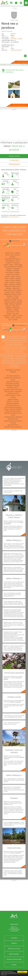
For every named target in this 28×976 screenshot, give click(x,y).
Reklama (14, 943)
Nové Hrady (7, 290)
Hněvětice (16, 271)
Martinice (12, 284)
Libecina (12, 282)
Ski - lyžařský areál (14, 340)
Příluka (14, 300)
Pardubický (13, 33)
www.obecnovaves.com (16, 50)
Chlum (17, 261)
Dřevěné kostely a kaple (7, 355)
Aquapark (23, 337)
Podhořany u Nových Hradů (12, 294)
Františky (16, 269)
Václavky (15, 314)
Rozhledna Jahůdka (12, 403)
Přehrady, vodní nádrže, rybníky (14, 344)
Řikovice (11, 304)
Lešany (18, 278)
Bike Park (22, 358)
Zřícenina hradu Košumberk (13, 389)
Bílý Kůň (7, 253)
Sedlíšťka (8, 308)
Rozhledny (23, 348)
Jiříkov (13, 276)
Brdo (12, 255)
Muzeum (12, 362)
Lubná (18, 282)
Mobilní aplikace (14, 954)
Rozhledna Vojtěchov (12, 405)
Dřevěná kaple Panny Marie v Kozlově (13, 422)
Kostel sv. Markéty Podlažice (13, 409)
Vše (3, 337)
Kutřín (7, 278)
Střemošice (16, 308)
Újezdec (9, 314)
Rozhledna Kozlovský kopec (13, 427)
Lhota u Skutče (15, 280)
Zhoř (9, 320)
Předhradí (7, 300)
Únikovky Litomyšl (13, 393)
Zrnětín (15, 320)
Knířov (18, 276)
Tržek (17, 312)
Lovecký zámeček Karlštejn (12, 407)
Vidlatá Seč (7, 316)
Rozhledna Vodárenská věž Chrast (13, 414)
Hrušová (17, 273)
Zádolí (13, 318)
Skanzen (23, 340)
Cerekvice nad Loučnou (12, 259)
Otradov (19, 290)
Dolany (11, 265)
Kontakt (14, 965)
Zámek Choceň (13, 419)
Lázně (5, 358)
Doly (6, 267)
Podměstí (9, 296)
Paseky (7, 292)
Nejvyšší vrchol (13, 358)
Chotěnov (9, 263)
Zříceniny (20, 351)
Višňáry (14, 316)
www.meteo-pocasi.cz (13, 217)
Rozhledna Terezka (13, 382)
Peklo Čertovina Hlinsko (12, 411)
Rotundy (18, 355)
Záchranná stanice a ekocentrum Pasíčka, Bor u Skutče (13, 378)
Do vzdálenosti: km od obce (14, 239)
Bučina (17, 255)
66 (11, 46)
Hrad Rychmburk (12, 388)
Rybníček (18, 304)
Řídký (6, 304)
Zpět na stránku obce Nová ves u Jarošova (20, 105)
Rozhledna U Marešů (12, 386)
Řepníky (19, 302)
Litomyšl (13, 37)
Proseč (20, 300)
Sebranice (16, 306)
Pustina (7, 302)
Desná (6, 265)
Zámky (13, 351)
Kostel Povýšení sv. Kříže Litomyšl (13, 396)
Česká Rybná (10, 261)
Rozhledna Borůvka (12, 384)
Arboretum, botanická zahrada (10, 348)
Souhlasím (22, 971)
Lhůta (6, 282)
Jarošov (8, 274)
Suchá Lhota (10, 312)
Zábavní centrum (21, 362)
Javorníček (15, 274)
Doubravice (12, 267)
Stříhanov (10, 310)
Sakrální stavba (14, 366)
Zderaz (18, 318)
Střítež (16, 310)
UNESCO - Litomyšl (12, 401)
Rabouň (13, 302)
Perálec (18, 292)
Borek (7, 255)
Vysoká (20, 316)
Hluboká (8, 271)
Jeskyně (25, 355)
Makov (6, 284)
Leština (7, 280)
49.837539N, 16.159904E (16, 38)
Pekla (13, 292)
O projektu (14, 938)
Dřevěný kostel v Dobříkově (13, 417)
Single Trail (5, 362)
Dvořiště (19, 267)
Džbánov (9, 269)
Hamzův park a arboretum (13, 391)
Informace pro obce (14, 948)
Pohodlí (16, 296)
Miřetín (19, 284)
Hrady (7, 351)
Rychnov (8, 306)
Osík (14, 290)
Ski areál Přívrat (13, 425)
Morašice (8, 288)
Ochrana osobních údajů (14, 959)
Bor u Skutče (16, 253)
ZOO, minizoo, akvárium (12, 337)
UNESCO (4, 340)
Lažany (12, 278)
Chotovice (16, 263)
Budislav (12, 257)
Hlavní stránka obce (23, 62)
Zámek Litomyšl (13, 399)
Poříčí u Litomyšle (12, 298)
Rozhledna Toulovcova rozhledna (13, 371)
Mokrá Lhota (16, 286)
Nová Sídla (16, 288)
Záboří (7, 318)
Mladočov (8, 286)
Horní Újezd (9, 273)
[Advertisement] (14, 125)
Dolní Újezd (18, 265)
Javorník (7, 276)
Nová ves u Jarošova (9, 25)
